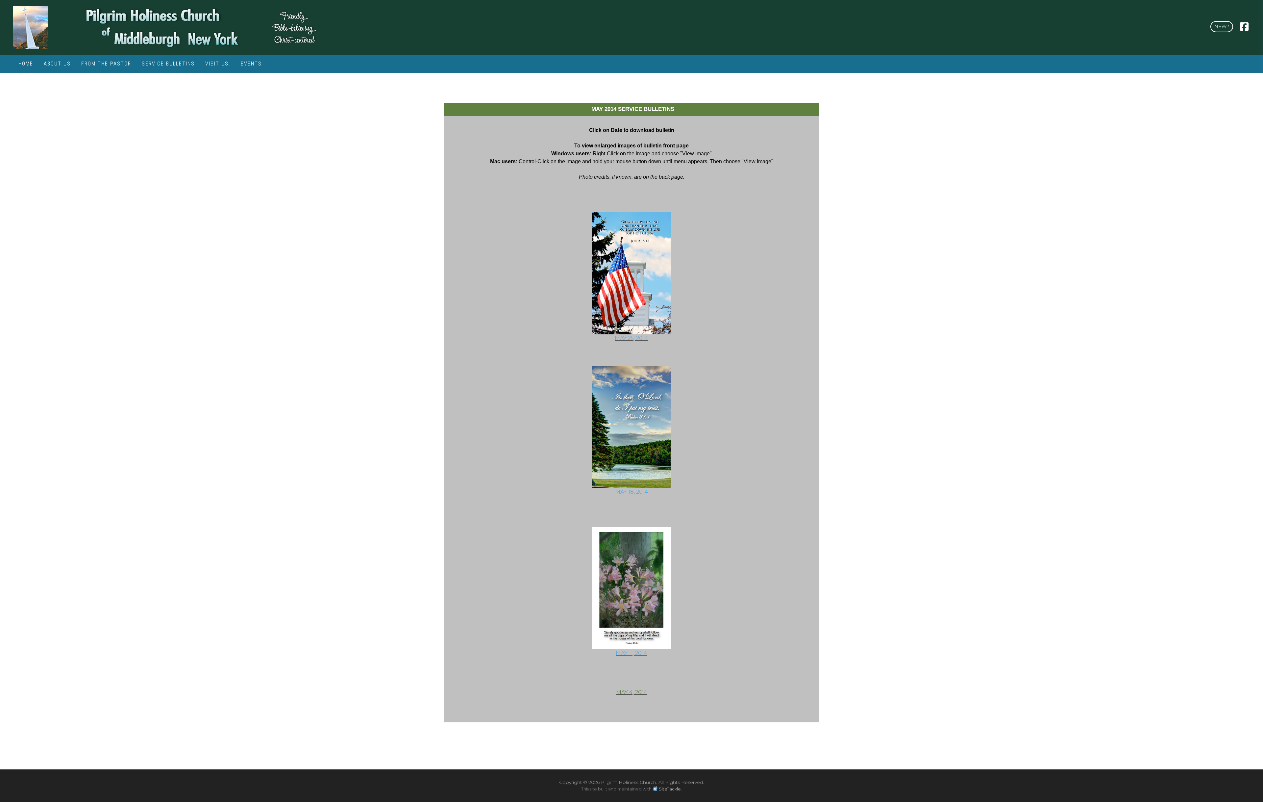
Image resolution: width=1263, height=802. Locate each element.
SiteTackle (670, 788)
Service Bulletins (168, 64)
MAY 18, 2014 (631, 492)
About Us (57, 64)
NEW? (1221, 26)
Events (251, 64)
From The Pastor (106, 64)
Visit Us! (217, 64)
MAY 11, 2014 (631, 653)
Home (25, 64)
